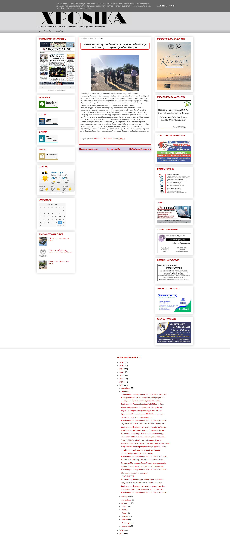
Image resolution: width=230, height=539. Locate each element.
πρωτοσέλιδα (53, 90)
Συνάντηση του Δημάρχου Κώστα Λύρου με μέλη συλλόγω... (143, 427)
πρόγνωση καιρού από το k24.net (56, 192)
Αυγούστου (125, 503)
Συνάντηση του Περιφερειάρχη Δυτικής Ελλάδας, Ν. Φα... (142, 404)
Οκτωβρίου (125, 497)
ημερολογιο (60, 225)
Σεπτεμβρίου (126, 500)
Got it (172, 6)
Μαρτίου (124, 520)
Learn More (162, 6)
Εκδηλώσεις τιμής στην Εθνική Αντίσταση (136, 417)
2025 (121, 366)
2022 (121, 375)
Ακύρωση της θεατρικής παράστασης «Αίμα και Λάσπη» (60, 251)
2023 (121, 372)
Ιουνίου (124, 510)
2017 (121, 533)
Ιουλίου (124, 506)
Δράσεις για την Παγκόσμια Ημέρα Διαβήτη (137, 453)
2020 (121, 382)
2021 (121, 379)
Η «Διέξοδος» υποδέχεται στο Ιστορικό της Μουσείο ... (141, 450)
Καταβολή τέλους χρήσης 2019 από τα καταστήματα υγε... (143, 466)
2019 (121, 385)
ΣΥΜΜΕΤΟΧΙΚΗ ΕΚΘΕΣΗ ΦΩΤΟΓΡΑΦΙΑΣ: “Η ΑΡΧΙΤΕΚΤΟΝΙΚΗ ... (146, 443)
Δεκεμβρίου (125, 388)
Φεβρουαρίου (126, 523)
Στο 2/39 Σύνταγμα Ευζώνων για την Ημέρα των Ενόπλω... (143, 430)
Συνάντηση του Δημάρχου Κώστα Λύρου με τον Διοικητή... (143, 460)
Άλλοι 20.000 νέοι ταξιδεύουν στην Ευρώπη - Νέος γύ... (142, 440)
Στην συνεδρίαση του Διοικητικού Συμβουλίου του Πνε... (142, 411)
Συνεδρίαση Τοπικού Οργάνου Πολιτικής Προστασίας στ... (143, 489)
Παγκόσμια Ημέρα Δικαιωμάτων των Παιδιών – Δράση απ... (143, 424)
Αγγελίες (59, 31)
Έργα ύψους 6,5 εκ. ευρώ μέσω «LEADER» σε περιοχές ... (143, 414)
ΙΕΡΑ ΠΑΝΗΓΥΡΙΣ (127, 476)
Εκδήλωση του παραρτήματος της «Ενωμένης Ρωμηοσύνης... (144, 447)
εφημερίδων (62, 90)
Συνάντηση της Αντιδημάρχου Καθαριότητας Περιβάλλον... (143, 479)
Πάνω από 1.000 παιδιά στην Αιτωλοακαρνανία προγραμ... (143, 437)
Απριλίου (125, 516)
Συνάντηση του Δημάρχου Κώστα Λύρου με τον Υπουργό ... (143, 433)
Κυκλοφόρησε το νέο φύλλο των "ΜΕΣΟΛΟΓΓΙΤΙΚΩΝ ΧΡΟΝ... (144, 469)
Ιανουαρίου (125, 526)
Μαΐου (124, 513)
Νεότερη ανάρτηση (88, 149)
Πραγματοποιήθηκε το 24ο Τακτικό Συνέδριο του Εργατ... (142, 483)
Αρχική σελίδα (45, 31)
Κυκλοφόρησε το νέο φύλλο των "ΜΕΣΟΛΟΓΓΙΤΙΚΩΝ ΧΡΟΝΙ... (144, 394)
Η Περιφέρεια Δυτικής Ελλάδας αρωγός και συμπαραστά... (142, 397)
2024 (121, 369)
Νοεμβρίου (125, 391)
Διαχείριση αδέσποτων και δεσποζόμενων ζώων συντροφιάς (143, 463)
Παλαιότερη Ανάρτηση (140, 149)
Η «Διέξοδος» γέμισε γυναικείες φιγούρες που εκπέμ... (141, 401)
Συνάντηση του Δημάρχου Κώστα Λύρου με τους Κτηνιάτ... (143, 486)
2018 (121, 530)
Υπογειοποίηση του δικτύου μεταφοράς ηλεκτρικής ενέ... (142, 407)
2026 (121, 362)
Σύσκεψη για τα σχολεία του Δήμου (134, 473)
